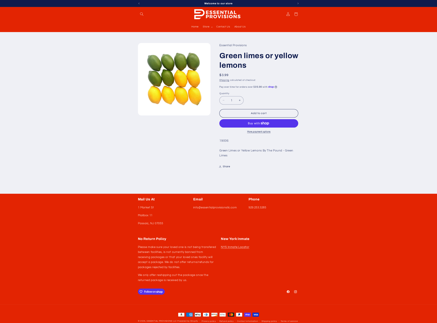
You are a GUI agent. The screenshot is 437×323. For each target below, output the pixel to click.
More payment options (259, 132)
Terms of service (289, 321)
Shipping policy (269, 321)
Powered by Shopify (187, 321)
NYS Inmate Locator (235, 246)
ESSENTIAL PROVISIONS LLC (162, 321)
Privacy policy (209, 321)
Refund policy (226, 321)
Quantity (224, 93)
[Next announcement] (298, 3)
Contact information (247, 321)
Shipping (224, 80)
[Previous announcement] (139, 3)
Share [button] (226, 166)
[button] (142, 14)
